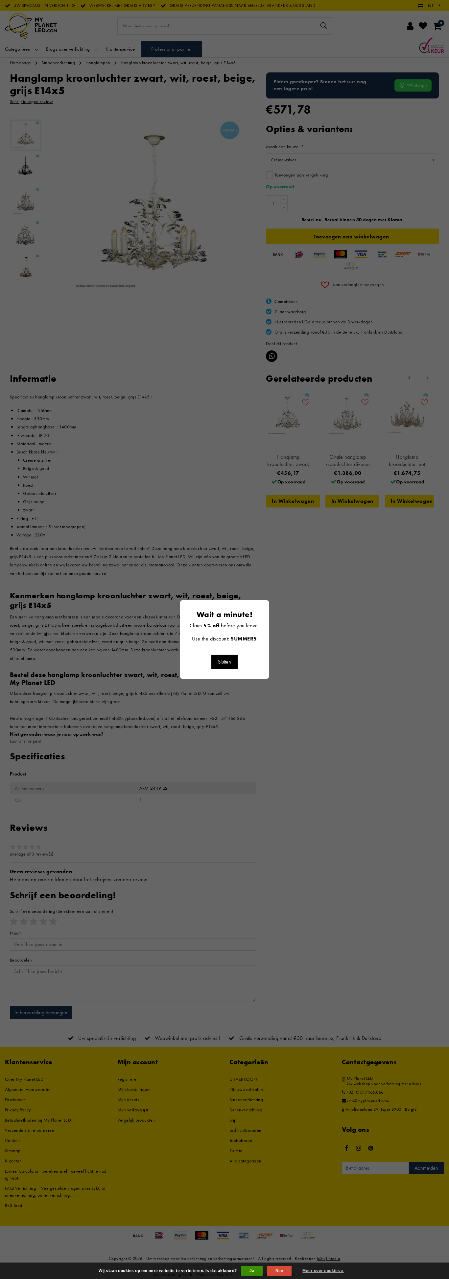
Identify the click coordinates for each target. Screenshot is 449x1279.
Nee (279, 1270)
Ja (251, 1270)
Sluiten (224, 661)
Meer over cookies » (322, 1270)
